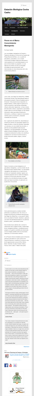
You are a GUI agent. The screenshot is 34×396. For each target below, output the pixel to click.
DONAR (13, 34)
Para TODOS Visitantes (22, 27)
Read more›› (27, 346)
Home (6, 27)
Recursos (7, 30)
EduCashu (22, 30)
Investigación (14, 31)
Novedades (12, 27)
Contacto (7, 34)
